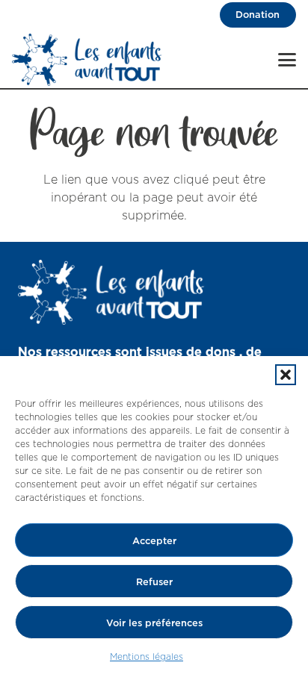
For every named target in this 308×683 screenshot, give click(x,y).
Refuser (154, 581)
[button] (285, 374)
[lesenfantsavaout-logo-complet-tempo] (87, 60)
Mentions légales (146, 656)
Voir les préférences (154, 622)
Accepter (154, 540)
